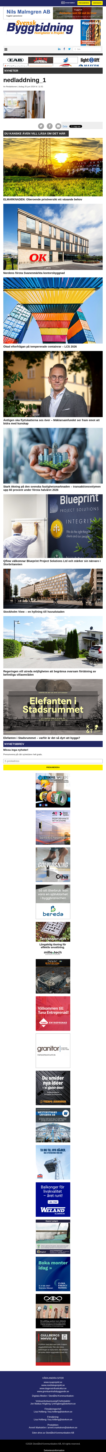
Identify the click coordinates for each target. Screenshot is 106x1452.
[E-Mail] (58, 126)
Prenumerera (84, 3)
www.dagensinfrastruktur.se (53, 1388)
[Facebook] (50, 126)
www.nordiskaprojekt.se (53, 1385)
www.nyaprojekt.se (53, 1382)
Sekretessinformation (54, 1450)
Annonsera (97, 3)
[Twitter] (41, 126)
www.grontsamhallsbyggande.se (53, 1391)
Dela (65, 126)
